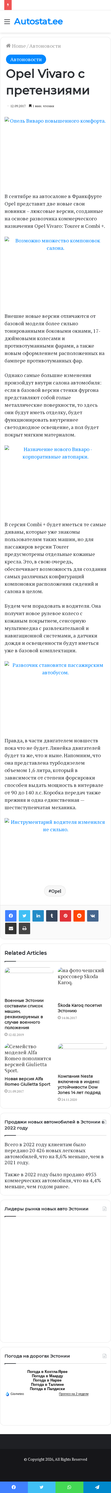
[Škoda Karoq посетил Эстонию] (82, 983)
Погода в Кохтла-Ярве (47, 1372)
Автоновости (45, 45)
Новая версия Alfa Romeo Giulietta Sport (27, 1081)
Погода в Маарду (47, 1376)
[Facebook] (11, 916)
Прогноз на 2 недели (74, 1394)
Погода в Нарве (47, 1380)
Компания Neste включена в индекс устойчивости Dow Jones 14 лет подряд (79, 1084)
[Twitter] (24, 916)
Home (18, 45)
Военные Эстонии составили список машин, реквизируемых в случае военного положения (24, 1014)
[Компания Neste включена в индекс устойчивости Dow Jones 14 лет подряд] (82, 1057)
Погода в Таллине (47, 1384)
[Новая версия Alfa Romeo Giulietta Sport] (29, 1058)
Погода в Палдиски (47, 1389)
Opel (56, 891)
